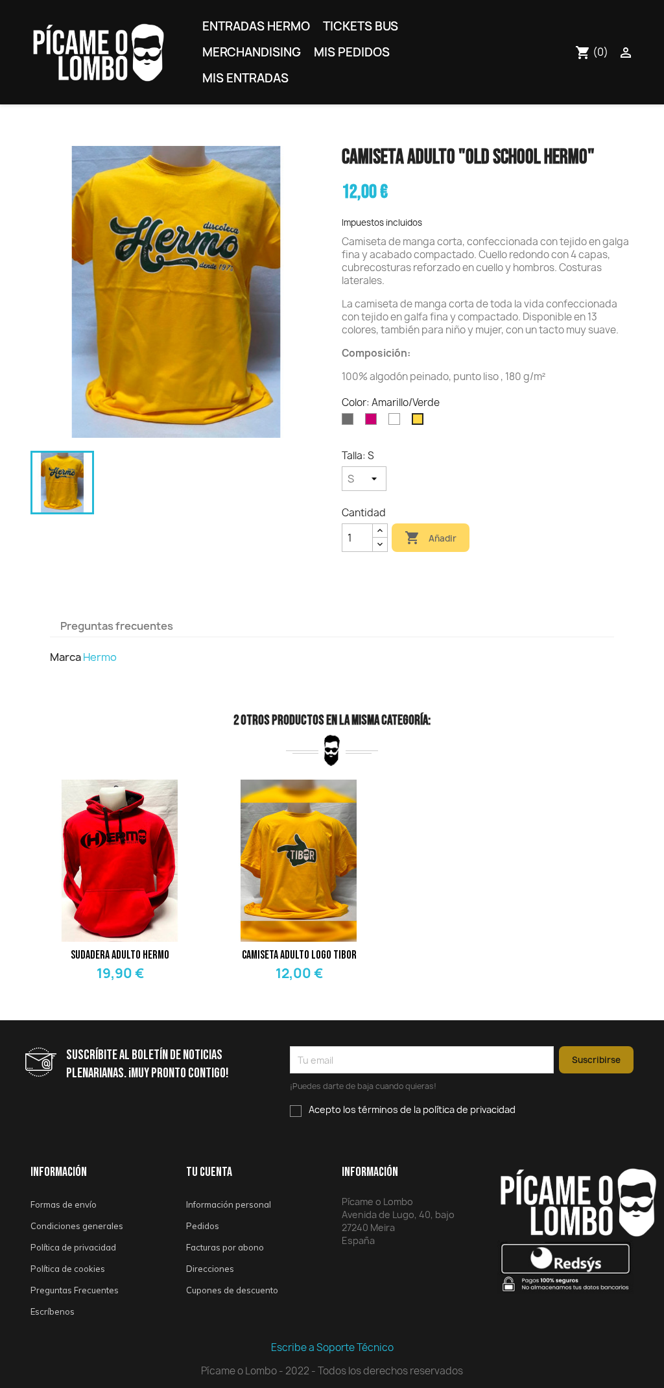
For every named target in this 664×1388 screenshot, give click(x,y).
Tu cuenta (209, 1172)
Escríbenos (52, 1311)
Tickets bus (360, 26)
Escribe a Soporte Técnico (332, 1347)
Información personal (228, 1204)
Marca (65, 657)
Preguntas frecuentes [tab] (116, 626)
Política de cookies (67, 1268)
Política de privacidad (73, 1247)
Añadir (430, 537)
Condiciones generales (76, 1226)
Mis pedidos (352, 52)
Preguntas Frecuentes (74, 1290)
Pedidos (202, 1226)
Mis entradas (245, 78)
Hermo (100, 657)
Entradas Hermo (256, 26)
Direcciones (210, 1268)
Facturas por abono (225, 1247)
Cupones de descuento (232, 1290)
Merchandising (251, 52)
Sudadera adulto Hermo (120, 955)
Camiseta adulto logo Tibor (299, 955)
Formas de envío (63, 1204)
